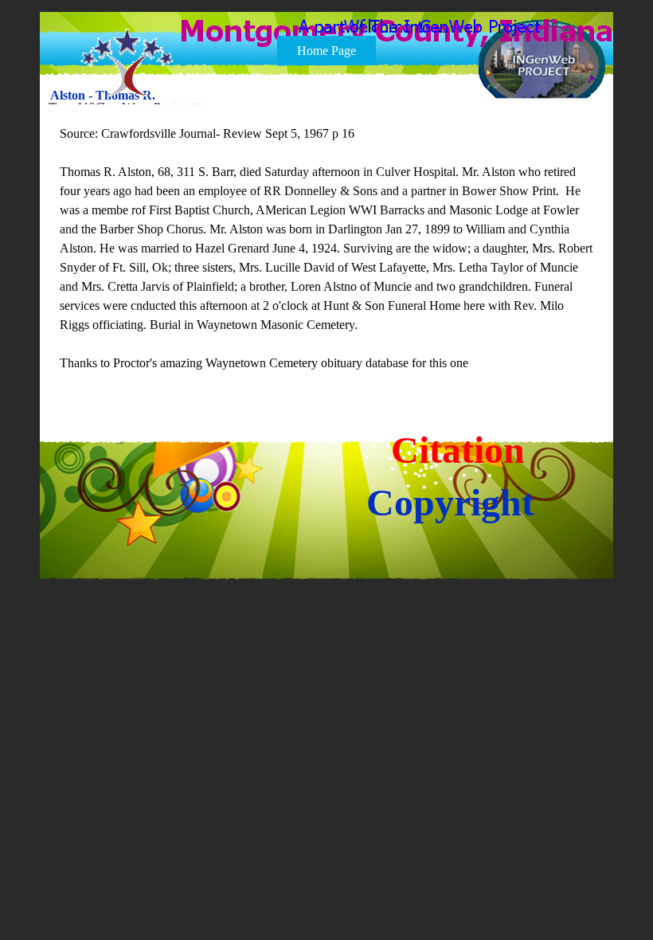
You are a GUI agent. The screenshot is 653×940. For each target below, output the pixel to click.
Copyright (450, 502)
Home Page (326, 50)
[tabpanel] (327, 248)
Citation (458, 450)
